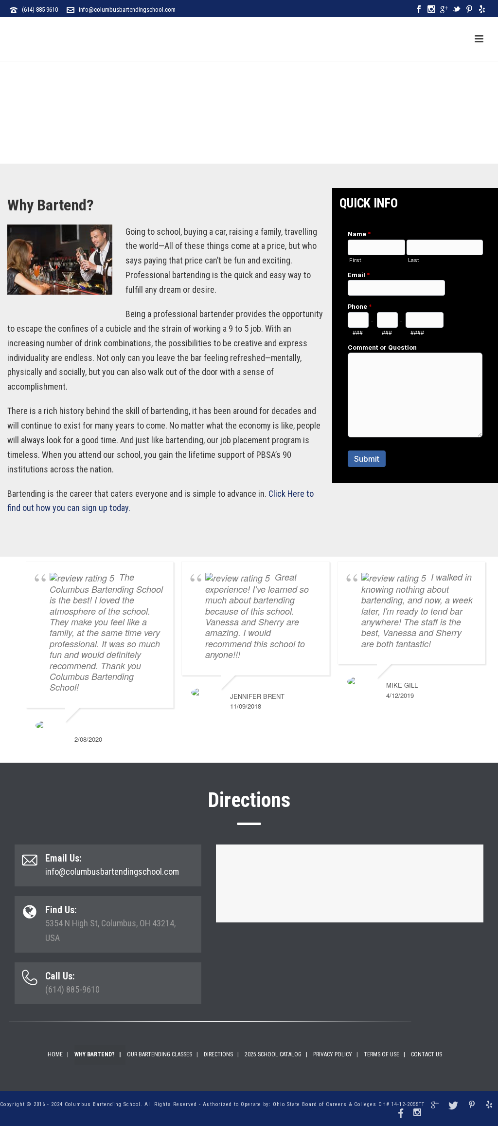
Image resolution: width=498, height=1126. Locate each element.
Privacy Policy (332, 1054)
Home (55, 1054)
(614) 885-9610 (40, 9)
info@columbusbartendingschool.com (127, 9)
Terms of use (381, 1054)
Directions (218, 1054)
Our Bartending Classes (159, 1054)
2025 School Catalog (273, 1054)
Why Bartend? (94, 1054)
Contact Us (426, 1054)
